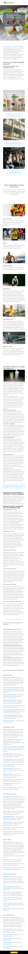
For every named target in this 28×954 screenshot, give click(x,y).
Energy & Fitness (14, 172)
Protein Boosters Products (9, 720)
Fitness (5, 243)
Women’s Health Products (9, 739)
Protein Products (7, 897)
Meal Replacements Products (9, 700)
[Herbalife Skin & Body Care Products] (14, 310)
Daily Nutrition (7, 219)
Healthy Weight (7, 266)
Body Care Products (7, 942)
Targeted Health (7, 346)
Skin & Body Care (8, 319)
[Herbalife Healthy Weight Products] (14, 257)
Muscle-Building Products (9, 816)
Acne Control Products (8, 946)
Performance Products (8, 796)
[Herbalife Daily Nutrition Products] (14, 210)
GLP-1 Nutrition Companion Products (11, 709)
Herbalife (15, 48)
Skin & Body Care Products (9, 917)
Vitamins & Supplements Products (11, 886)
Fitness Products (7, 842)
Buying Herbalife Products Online (14, 16)
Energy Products (6, 827)
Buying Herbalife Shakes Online (13, 486)
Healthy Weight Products (8, 677)
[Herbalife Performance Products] (14, 280)
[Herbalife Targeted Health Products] (14, 338)
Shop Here (14, 22)
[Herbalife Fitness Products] (14, 234)
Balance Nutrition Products (14, 144)
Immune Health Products (9, 764)
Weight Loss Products (14, 115)
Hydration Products (7, 705)
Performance (7, 289)
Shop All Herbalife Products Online (14, 619)
